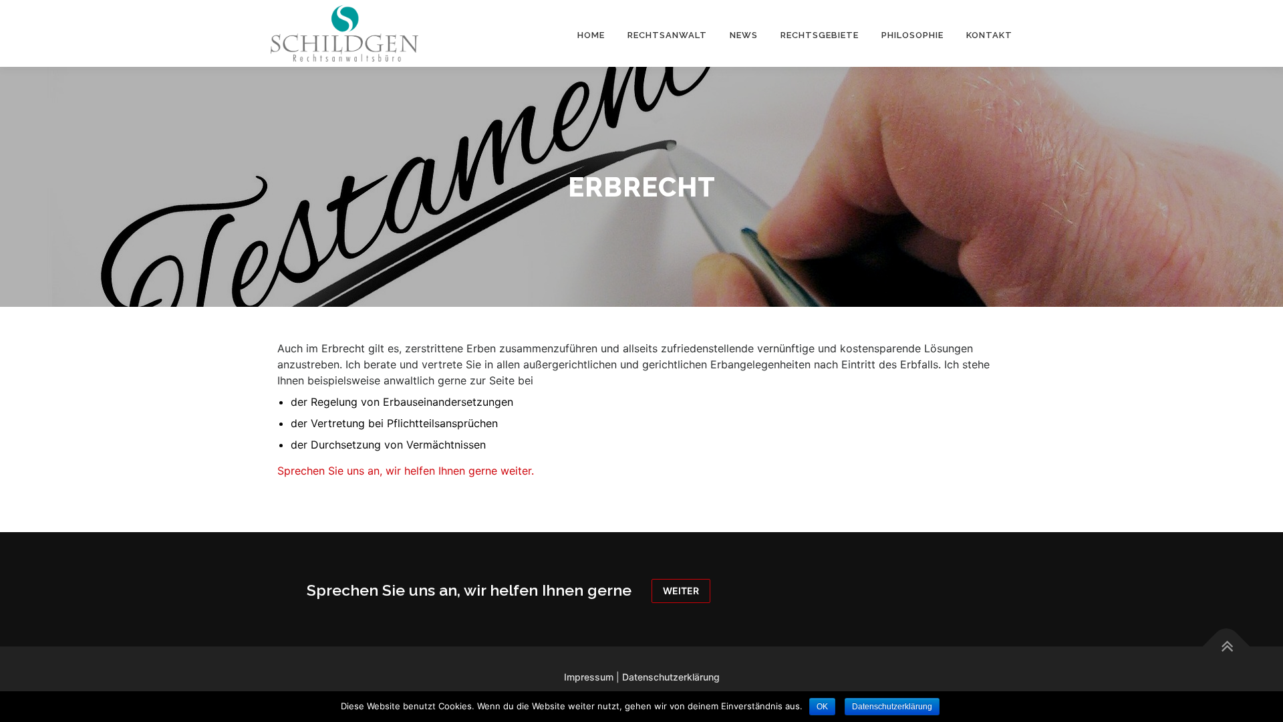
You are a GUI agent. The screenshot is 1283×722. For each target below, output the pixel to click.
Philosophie (912, 35)
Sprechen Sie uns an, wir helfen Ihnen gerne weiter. (405, 470)
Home (591, 35)
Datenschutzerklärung (671, 677)
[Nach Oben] (1226, 646)
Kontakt (989, 35)
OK (822, 706)
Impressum (588, 677)
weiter (681, 590)
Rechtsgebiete (819, 35)
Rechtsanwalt (667, 35)
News (744, 35)
